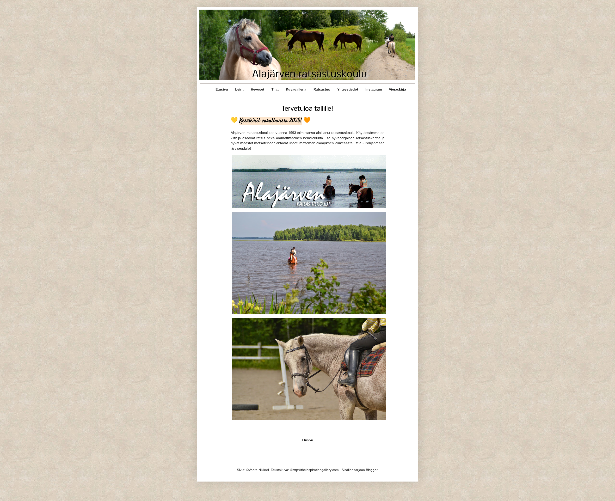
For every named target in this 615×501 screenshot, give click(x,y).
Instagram (373, 89)
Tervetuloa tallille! (307, 108)
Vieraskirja (397, 89)
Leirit (239, 89)
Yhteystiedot (347, 89)
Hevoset (257, 89)
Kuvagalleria (296, 89)
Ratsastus (322, 89)
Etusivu (221, 89)
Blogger (371, 470)
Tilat (275, 89)
